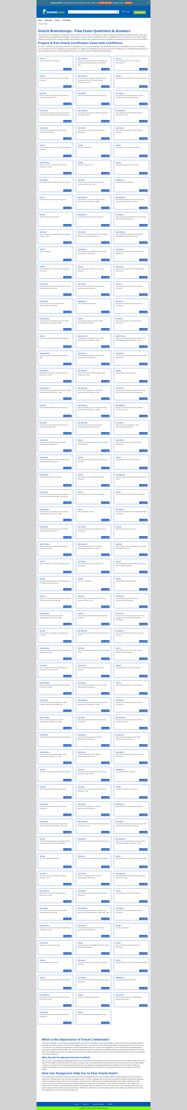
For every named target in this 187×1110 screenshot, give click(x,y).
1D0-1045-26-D (120, 232)
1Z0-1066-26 (82, 249)
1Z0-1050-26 (82, 977)
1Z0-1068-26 (120, 908)
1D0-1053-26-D (120, 111)
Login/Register (140, 12)
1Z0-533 (118, 457)
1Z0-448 (118, 163)
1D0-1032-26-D (44, 752)
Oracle (57, 20)
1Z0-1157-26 (44, 943)
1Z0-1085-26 (120, 631)
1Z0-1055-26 (44, 821)
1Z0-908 (80, 995)
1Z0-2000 (119, 544)
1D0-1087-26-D (82, 821)
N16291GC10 (120, 180)
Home (40, 24)
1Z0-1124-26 (119, 249)
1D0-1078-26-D (82, 197)
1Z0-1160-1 (43, 423)
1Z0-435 (80, 457)
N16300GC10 (120, 977)
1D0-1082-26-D (82, 405)
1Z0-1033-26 (82, 93)
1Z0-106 (42, 336)
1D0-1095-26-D (120, 873)
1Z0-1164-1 (81, 787)
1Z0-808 (80, 145)
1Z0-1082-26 (44, 457)
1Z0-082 (118, 371)
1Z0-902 (80, 319)
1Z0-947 (118, 943)
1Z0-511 (118, 492)
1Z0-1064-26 (120, 700)
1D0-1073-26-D (44, 544)
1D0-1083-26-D (44, 995)
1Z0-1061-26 (82, 839)
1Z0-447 (118, 856)
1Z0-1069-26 (120, 752)
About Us (85, 1104)
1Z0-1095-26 (44, 1012)
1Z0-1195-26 (44, 180)
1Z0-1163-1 (81, 769)
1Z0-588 (80, 613)
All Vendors (67, 20)
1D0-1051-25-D (120, 717)
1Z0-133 (118, 683)
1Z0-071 (80, 509)
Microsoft (48, 20)
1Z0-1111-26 (119, 267)
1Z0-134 (118, 59)
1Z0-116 (118, 891)
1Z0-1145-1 (43, 873)
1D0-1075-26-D (82, 111)
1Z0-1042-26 (44, 128)
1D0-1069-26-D (82, 371)
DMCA (110, 1104)
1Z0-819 (118, 925)
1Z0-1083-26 (82, 891)
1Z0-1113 (118, 527)
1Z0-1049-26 (82, 284)
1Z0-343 (118, 561)
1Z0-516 (42, 76)
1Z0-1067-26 (120, 301)
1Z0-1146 (42, 405)
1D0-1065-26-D (82, 423)
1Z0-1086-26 (120, 215)
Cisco (40, 20)
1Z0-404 (42, 596)
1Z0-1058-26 (82, 804)
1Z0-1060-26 (120, 509)
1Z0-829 (80, 579)
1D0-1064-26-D (44, 163)
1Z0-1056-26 (44, 492)
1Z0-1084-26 (44, 804)
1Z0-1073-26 (82, 128)
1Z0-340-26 (81, 717)
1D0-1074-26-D (44, 717)
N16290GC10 (44, 475)
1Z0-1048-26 (44, 908)
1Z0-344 (42, 839)
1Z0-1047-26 (44, 440)
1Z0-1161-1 (81, 596)
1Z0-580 (42, 631)
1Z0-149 (80, 492)
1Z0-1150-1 (43, 232)
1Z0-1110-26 (81, 527)
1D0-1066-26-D (44, 509)
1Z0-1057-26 (120, 735)
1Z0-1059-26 (120, 821)
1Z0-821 (118, 145)
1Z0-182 (80, 1012)
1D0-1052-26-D (82, 544)
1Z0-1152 (42, 787)
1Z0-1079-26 (120, 613)
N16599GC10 (82, 301)
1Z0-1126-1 (43, 665)
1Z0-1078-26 (44, 700)
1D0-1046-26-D (120, 197)
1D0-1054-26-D (120, 839)
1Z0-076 (42, 561)
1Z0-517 (118, 960)
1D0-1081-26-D (44, 319)
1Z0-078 (118, 648)
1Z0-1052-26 (82, 735)
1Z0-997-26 (119, 319)
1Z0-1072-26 (82, 665)
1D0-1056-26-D (82, 59)
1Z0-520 (80, 267)
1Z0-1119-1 (81, 648)
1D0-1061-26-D (120, 475)
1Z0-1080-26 (44, 735)
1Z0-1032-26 (82, 353)
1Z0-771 (42, 197)
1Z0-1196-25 (44, 111)
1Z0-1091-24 (44, 284)
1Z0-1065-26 (44, 301)
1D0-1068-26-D (120, 405)
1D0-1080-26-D (82, 631)
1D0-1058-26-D (44, 613)
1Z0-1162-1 (43, 93)
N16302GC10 (120, 769)
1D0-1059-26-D (44, 388)
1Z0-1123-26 (119, 995)
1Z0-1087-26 (120, 353)
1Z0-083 (118, 579)
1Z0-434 (42, 59)
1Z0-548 (80, 943)
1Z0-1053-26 (120, 596)
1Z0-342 (42, 579)
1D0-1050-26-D (44, 891)
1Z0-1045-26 (120, 93)
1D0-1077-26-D (120, 336)
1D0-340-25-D (44, 371)
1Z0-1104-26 (82, 561)
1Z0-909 (42, 215)
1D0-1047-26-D (82, 336)
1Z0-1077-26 (120, 388)
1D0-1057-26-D (82, 388)
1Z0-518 (118, 284)
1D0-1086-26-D (82, 700)
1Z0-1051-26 (82, 752)
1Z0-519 (118, 76)
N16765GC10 (82, 215)
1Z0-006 (42, 960)
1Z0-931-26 (81, 856)
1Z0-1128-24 (119, 423)
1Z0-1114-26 (119, 128)
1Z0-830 (118, 787)
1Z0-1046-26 (44, 527)
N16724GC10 (120, 804)
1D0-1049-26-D (44, 683)
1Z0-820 (42, 769)
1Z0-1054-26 (82, 232)
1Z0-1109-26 (119, 440)
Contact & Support (98, 1104)
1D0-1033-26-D (44, 353)
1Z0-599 (118, 665)
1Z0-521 (42, 145)
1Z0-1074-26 (82, 873)
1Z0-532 (80, 475)
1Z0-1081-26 (82, 683)
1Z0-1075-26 (82, 925)
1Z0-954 (80, 440)
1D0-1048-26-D (44, 925)
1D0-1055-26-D (82, 908)
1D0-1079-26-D (82, 76)
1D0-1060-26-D (44, 648)
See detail (67, 69)
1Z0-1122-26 (82, 960)
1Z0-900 (42, 856)
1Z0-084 (42, 267)
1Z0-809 (80, 163)
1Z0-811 (42, 249)
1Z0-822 (42, 977)
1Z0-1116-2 (81, 180)
